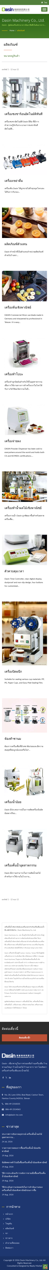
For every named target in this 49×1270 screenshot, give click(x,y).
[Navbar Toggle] (44, 9)
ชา (6, 1233)
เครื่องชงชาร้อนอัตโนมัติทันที (23, 114)
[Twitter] (6, 1077)
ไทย (45, 3)
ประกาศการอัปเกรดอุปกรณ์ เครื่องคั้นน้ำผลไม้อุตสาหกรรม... (22, 1136)
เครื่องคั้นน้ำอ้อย (38, 1001)
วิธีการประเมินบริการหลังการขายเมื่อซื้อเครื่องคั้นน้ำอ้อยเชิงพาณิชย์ (23, 1175)
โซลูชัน (8, 1224)
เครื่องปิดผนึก (13, 671)
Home (12, 31)
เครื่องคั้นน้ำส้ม (27, 1001)
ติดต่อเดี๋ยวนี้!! (24, 1038)
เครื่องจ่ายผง (13, 441)
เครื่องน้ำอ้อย (13, 802)
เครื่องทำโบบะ (14, 374)
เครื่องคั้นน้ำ (8, 1004)
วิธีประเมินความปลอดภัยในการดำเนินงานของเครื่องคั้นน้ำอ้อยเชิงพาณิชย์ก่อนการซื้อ (22, 1189)
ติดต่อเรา (19, 1008)
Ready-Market (36, 1266)
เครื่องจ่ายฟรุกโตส (28, 1004)
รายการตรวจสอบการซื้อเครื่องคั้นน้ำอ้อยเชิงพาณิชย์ (21, 1150)
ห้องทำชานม (13, 738)
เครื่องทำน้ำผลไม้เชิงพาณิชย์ (23, 508)
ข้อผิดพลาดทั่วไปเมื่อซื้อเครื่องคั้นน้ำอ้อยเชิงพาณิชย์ (24, 1162)
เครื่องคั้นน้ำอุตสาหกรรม (21, 865)
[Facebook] (3, 1077)
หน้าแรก (9, 1214)
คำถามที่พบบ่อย (12, 1243)
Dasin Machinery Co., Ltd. (31, 1260)
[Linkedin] (10, 1077)
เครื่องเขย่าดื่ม (14, 180)
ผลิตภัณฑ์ (21, 31)
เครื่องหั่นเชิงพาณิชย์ (18, 307)
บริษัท (8, 1219)
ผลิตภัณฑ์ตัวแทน (16, 244)
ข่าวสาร (9, 1238)
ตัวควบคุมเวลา (14, 571)
